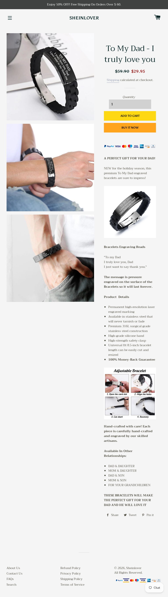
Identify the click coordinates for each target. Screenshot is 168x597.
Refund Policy (70, 568)
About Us (13, 568)
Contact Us (15, 573)
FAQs (10, 579)
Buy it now (129, 127)
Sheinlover (84, 18)
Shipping (113, 80)
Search (11, 584)
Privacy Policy (70, 573)
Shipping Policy (71, 579)
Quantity (129, 97)
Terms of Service (72, 584)
